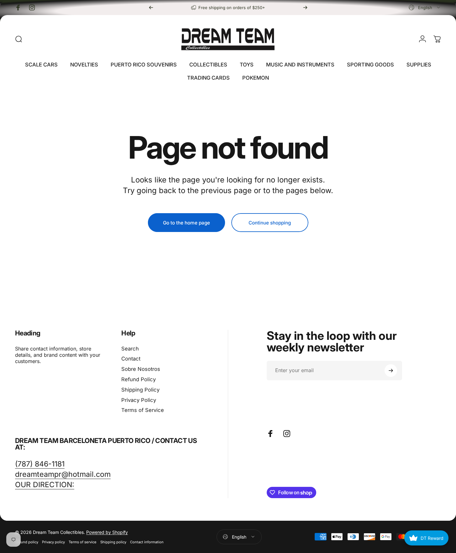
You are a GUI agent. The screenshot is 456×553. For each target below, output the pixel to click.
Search (130, 348)
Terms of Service (142, 410)
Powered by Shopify (107, 532)
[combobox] (425, 7)
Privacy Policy (138, 400)
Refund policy (26, 542)
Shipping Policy (140, 390)
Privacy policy (53, 542)
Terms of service (83, 542)
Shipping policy (113, 542)
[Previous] (151, 7)
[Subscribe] (391, 370)
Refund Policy (138, 379)
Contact (130, 359)
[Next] (305, 7)
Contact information (147, 542)
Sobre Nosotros (140, 369)
